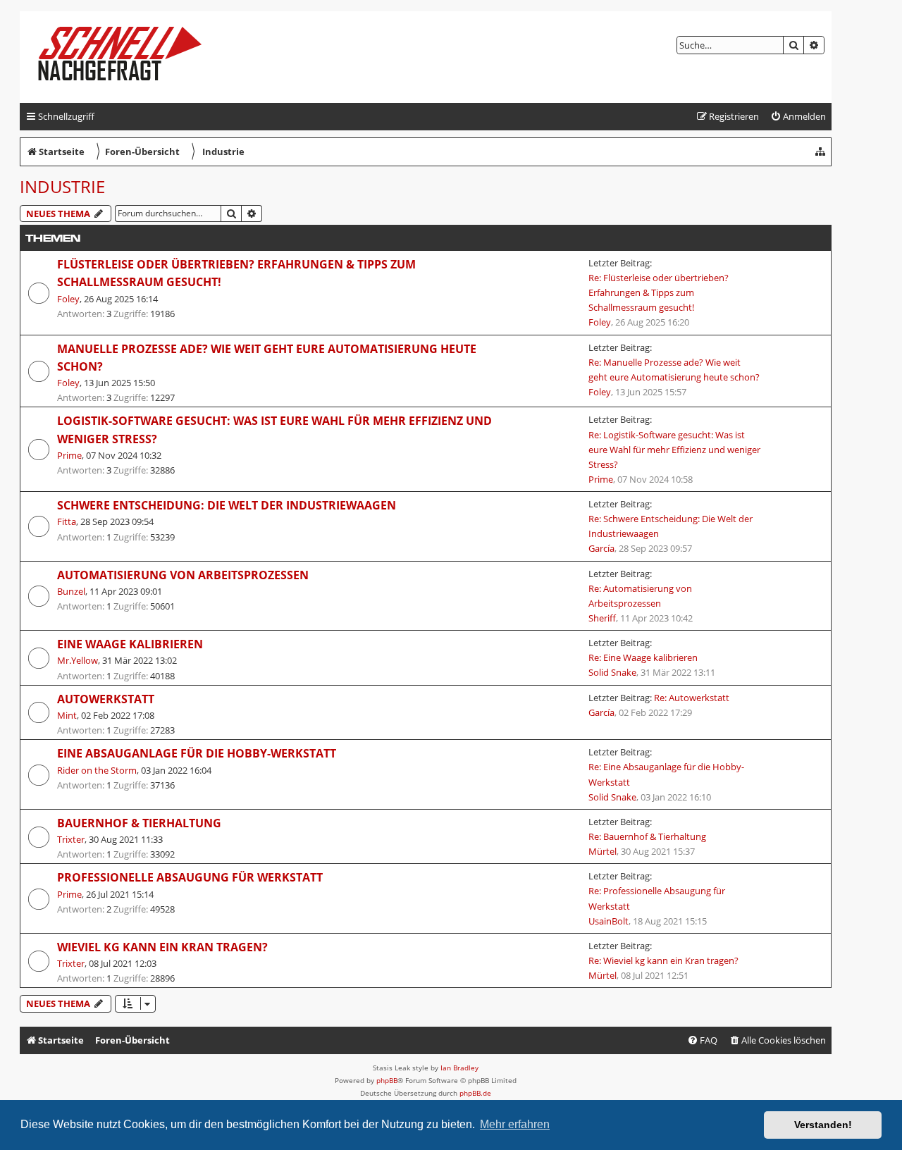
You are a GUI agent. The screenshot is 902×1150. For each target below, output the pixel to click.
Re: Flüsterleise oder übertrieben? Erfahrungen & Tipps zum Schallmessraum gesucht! (658, 292)
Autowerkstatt (105, 699)
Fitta (66, 521)
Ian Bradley (459, 1067)
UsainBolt (608, 921)
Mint (67, 715)
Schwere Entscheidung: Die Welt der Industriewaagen (226, 505)
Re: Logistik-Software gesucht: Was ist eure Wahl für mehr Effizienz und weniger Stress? (674, 449)
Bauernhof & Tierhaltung (139, 823)
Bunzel (71, 591)
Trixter (71, 839)
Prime (69, 455)
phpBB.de (475, 1093)
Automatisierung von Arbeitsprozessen (183, 575)
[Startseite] (131, 57)
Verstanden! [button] (823, 1124)
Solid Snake (612, 672)
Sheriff (602, 618)
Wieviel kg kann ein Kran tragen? (162, 947)
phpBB (386, 1080)
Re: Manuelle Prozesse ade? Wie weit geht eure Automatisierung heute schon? (674, 369)
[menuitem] (798, 116)
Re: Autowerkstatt (691, 697)
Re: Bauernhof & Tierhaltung (647, 836)
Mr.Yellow (77, 660)
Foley (68, 298)
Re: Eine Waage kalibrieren (643, 657)
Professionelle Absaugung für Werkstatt (190, 877)
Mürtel (602, 851)
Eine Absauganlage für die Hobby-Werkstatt (196, 753)
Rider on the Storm (97, 770)
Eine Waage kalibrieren (130, 644)
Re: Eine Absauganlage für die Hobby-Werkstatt (666, 774)
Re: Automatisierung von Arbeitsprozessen (640, 596)
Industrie (62, 186)
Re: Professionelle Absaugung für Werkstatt (656, 898)
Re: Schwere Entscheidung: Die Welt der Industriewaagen (670, 526)
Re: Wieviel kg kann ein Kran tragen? (663, 960)
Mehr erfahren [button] (515, 1124)
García (601, 548)
